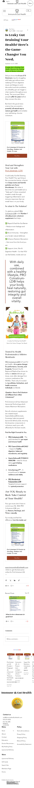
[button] (17, 140)
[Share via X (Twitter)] (10, 580)
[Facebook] (14, 19)
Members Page (6, 768)
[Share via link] (19, 580)
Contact (4, 737)
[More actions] (28, 30)
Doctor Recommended (9, 743)
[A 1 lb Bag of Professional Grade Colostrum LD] (17, 603)
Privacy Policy (21, 734)
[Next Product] (32, 656)
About (4, 734)
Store (3, 731)
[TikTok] (20, 19)
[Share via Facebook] (6, 580)
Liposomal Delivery (8, 750)
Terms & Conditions (23, 731)
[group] (20, 670)
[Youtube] (18, 19)
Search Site (5, 765)
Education (5, 740)
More (13, 20)
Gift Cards (5, 762)
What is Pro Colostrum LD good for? (15, 615)
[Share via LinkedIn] (14, 580)
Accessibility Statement (24, 744)
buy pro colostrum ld (12, 782)
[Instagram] (13, 19)
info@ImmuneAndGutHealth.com (12, 717)
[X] (16, 19)
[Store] (13, 730)
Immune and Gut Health (16, 3)
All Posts (6, 20)
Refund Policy (21, 741)
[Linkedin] (17, 19)
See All (27, 593)
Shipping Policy (22, 737)
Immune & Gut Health (17, 14)
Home (4, 772)
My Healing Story (7, 746)
